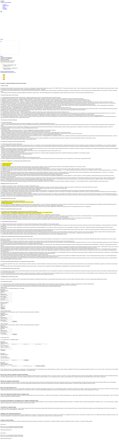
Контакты (5, 8)
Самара (2, 1)
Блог (4, 6)
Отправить (3, 308)
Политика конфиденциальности (7, 71)
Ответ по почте (3, 345)
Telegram (2, 307)
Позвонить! (3, 303)
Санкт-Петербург (7, 2)
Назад (1, 39)
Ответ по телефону (4, 346)
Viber (1, 304)
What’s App (2, 306)
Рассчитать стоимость (40, 365)
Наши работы (6, 5)
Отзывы (4, 7)
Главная (4, 4)
